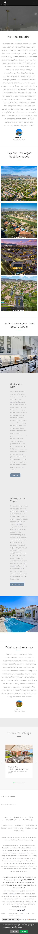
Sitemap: (3, 913)
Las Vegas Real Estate (12, 913)
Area (25, 915)
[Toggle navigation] (34, 3)
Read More (15, 475)
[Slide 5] (24, 28)
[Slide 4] (20, 28)
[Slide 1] (10, 28)
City (33, 913)
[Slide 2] (14, 28)
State (22, 913)
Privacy (5, 817)
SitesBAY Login (28, 820)
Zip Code (11, 915)
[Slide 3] (17, 28)
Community (18, 915)
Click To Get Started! (8, 797)
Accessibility (18, 817)
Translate (33, 919)
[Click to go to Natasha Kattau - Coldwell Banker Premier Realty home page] (5, 3)
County (27, 913)
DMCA (30, 817)
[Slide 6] (27, 28)
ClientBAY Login (11, 820)
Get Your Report (17, 584)
